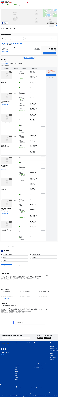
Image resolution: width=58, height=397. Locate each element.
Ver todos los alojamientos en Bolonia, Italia (9, 7)
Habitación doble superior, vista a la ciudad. (6, 123)
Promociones (52, 346)
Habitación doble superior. (5, 101)
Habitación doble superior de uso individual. (6, 187)
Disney (21, 5)
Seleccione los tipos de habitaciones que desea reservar (51, 71)
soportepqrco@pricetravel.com (31, 393)
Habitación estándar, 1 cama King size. (6, 80)
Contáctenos (52, 355)
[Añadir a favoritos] (56, 26)
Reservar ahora (49, 53)
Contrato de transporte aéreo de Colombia (38, 368)
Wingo (16, 375)
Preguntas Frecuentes (53, 357)
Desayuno (20, 63)
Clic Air (16, 369)
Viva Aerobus (16, 371)
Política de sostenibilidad (36, 367)
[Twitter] (3, 349)
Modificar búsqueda (52, 38)
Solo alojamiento (13, 63)
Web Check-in (52, 353)
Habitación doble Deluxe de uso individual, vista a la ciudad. (6, 230)
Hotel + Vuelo (16, 5)
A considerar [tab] (25, 25)
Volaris (16, 373)
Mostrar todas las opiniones (6, 265)
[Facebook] (1, 349)
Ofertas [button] (26, 5)
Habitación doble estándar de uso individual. (6, 166)
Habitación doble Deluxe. (5, 144)
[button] (13, 38)
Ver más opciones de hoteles (29, 329)
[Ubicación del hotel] (50, 13)
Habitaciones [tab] (3, 25)
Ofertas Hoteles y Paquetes (54, 350)
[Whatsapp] (3, 354)
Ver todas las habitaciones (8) (29, 57)
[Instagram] (5, 349)
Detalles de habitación (5, 51)
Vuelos (4, 5)
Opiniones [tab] (8, 25)
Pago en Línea (52, 359)
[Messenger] (1, 354)
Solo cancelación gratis (5, 65)
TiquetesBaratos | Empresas (53, 344)
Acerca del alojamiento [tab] (14, 25)
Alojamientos (9, 5)
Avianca (16, 344)
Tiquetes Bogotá (27, 344)
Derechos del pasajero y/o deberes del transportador (40, 363)
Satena (16, 367)
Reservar (51, 75)
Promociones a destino (53, 348)
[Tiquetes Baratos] (2, 2)
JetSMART (16, 377)
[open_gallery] (15, 17)
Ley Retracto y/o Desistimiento (37, 365)
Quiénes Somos (35, 344)
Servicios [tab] (20, 25)
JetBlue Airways (17, 365)
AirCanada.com (17, 363)
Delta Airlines (16, 379)
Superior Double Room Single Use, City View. (6, 209)
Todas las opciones (4, 63)
